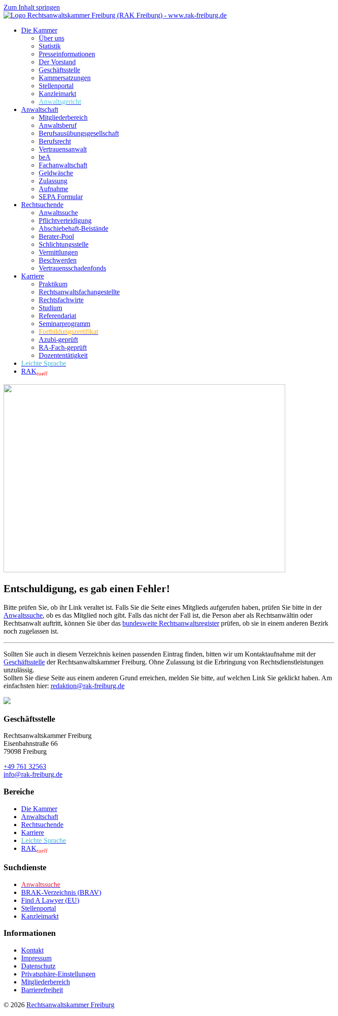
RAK (34, 371)
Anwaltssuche (58, 212)
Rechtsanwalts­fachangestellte (79, 292)
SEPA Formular (61, 196)
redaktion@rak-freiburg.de (88, 686)
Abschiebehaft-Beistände (73, 228)
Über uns (51, 38)
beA (45, 157)
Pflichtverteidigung (65, 220)
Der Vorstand (57, 62)
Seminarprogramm (64, 323)
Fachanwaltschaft (63, 165)
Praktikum (53, 284)
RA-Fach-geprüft (63, 347)
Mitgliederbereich (63, 117)
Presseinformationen (67, 54)
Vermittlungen (58, 252)
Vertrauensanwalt (63, 149)
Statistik (50, 46)
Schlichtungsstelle (63, 244)
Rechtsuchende (42, 204)
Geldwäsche (56, 173)
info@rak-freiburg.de (33, 774)
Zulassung (53, 181)
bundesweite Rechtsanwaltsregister (170, 623)
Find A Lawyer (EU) (50, 900)
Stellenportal (56, 85)
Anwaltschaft (39, 109)
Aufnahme (53, 189)
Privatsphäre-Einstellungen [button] (58, 974)
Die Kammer (39, 30)
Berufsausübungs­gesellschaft (79, 133)
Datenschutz (38, 966)
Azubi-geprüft (58, 339)
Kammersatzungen (65, 78)
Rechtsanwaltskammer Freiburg (70, 1005)
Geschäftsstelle (59, 70)
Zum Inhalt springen (32, 7)
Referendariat (57, 315)
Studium (50, 307)
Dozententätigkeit (63, 355)
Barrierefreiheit (42, 990)
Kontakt (32, 950)
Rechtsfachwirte (61, 300)
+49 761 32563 (25, 766)
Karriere (32, 276)
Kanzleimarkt (57, 93)
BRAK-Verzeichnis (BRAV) (61, 892)
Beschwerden (58, 260)
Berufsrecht (55, 141)
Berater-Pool (56, 236)
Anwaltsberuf (58, 125)
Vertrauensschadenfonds (72, 268)
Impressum (36, 958)
